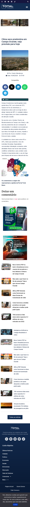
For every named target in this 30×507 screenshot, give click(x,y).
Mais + (4, 480)
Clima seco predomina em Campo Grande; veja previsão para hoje (14, 41)
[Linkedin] (19, 439)
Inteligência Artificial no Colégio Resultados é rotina (21, 332)
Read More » (17, 337)
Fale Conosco (15, 490)
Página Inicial (9, 486)
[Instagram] (6, 439)
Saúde (4, 463)
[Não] (27, 499)
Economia (5, 460)
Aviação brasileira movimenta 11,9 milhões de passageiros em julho (21, 406)
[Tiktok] (23, 439)
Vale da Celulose (7, 473)
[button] (28, 2)
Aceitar (15, 504)
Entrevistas (6, 467)
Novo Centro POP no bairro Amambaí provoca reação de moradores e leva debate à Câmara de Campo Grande (20, 269)
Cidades (5, 454)
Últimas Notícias (7, 450)
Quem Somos (21, 486)
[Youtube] (15, 439)
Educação (5, 470)
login (16, 199)
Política (4, 457)
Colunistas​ (5, 476)
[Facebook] (10, 439)
